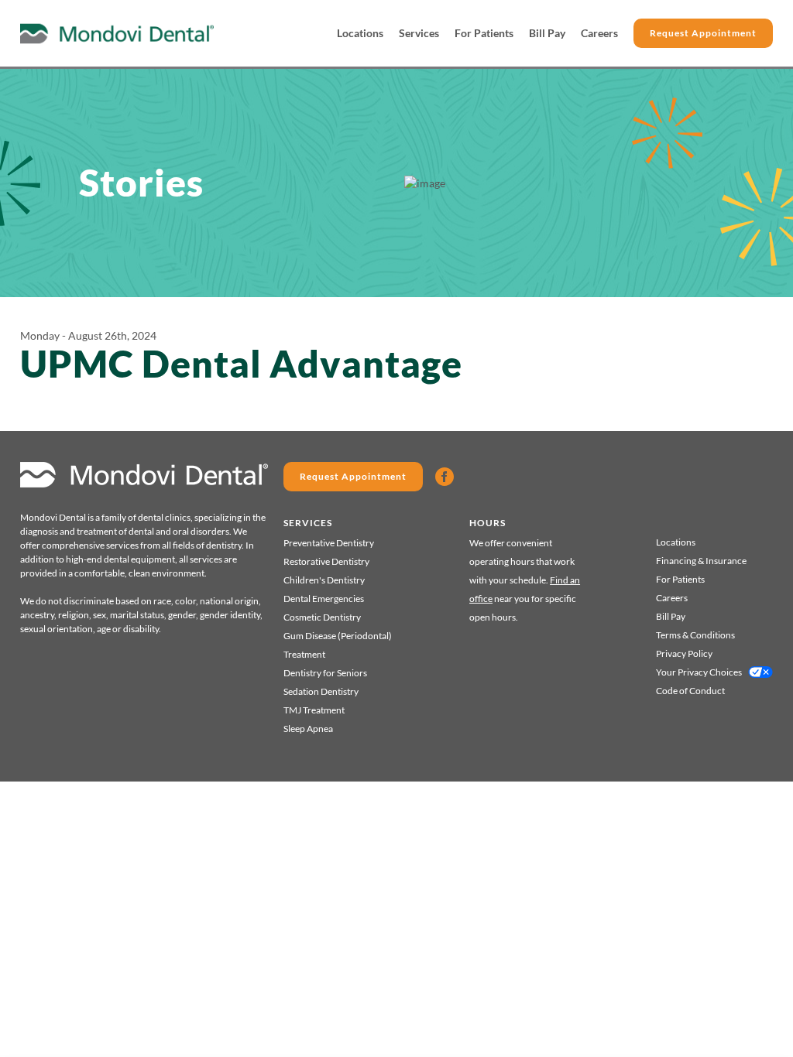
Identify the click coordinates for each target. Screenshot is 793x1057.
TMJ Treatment (314, 710)
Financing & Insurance (701, 560)
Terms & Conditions (695, 635)
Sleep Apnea (308, 728)
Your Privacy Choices (699, 672)
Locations (360, 32)
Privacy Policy (684, 653)
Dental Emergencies (323, 598)
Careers (599, 32)
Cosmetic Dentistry (322, 617)
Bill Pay (547, 32)
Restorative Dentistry (326, 561)
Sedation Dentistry (321, 691)
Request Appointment (703, 33)
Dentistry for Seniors (325, 673)
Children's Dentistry (324, 580)
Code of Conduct (690, 690)
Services (419, 32)
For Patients (484, 32)
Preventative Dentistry (328, 543)
